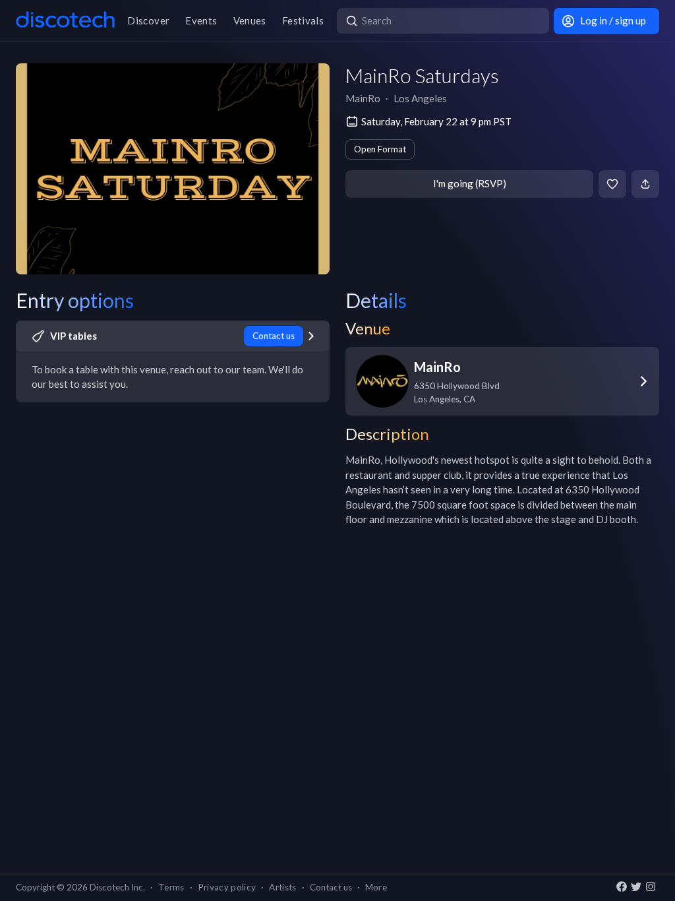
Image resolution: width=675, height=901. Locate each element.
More (376, 887)
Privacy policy (227, 887)
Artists (282, 887)
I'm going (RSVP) (469, 183)
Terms (171, 887)
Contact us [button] (331, 887)
